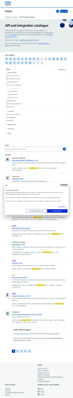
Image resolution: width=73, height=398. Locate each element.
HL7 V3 (43, 268)
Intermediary (62, 320)
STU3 (35, 219)
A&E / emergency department (21, 217)
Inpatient (19, 168)
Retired (14, 225)
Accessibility (40, 379)
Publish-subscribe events (51, 219)
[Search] (64, 149)
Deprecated (14, 158)
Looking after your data (44, 372)
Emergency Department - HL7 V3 (21, 296)
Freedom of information (44, 375)
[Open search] (57, 11)
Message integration (17, 170)
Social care (25, 168)
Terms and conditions (43, 370)
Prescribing (58, 285)
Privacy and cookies (42, 368)
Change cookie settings (43, 381)
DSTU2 (47, 168)
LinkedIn (42, 391)
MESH (43, 168)
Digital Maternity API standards (21, 228)
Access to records (46, 233)
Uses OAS (26, 322)
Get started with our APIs (21, 334)
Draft (13, 275)
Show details (61, 206)
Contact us (7, 388)
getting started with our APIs (29, 40)
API (36, 322)
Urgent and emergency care (49, 217)
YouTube (42, 394)
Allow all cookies (57, 211)
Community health (16, 233)
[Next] (29, 351)
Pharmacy (27, 252)
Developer (15, 17)
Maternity (29, 233)
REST (13, 322)
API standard (52, 285)
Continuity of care (33, 168)
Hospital (14, 168)
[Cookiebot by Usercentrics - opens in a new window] (61, 185)
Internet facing (53, 168)
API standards (13, 35)
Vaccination (39, 252)
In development (15, 176)
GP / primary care (61, 217)
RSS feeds (7, 394)
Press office (8, 390)
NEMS (32, 219)
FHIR (40, 168)
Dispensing (32, 252)
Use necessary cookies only (36, 211)
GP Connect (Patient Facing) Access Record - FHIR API (27, 314)
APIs (50, 32)
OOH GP (56, 320)
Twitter (42, 389)
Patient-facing (35, 320)
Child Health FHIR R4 (18, 179)
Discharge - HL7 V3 (17, 263)
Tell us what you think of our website (14, 392)
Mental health (15, 219)
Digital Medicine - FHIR (18, 244)
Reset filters (61, 69)
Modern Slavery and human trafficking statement (50, 377)
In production (22, 158)
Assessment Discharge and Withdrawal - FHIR (25, 160)
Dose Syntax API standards (19, 277)
